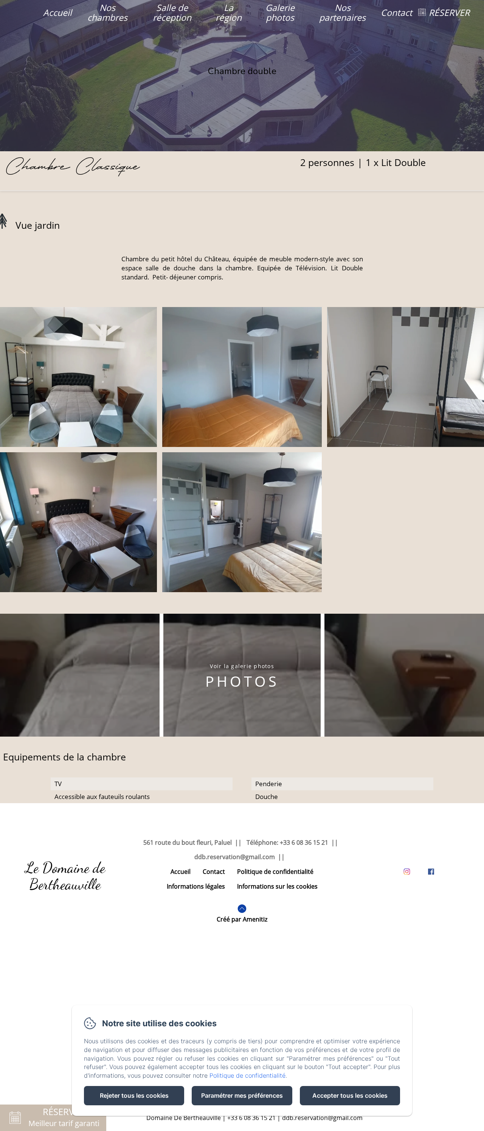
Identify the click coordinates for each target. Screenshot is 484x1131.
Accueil (57, 12)
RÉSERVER (449, 12)
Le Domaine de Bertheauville (65, 875)
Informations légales (196, 886)
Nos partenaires (342, 12)
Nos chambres (107, 12)
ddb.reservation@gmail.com (322, 1118)
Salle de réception (172, 12)
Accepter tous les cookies (350, 1095)
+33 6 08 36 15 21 (251, 1118)
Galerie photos (280, 12)
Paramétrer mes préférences (242, 1095)
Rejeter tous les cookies (134, 1095)
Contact (396, 12)
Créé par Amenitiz (242, 919)
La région (229, 12)
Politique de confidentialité (275, 871)
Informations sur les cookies (277, 886)
